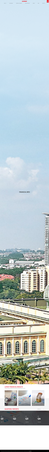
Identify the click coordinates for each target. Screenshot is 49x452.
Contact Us (43, 3)
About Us (5, 3)
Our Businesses (11, 3)
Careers (34, 3)
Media (38, 3)
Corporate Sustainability (19, 3)
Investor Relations (27, 3)
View (6, 404)
